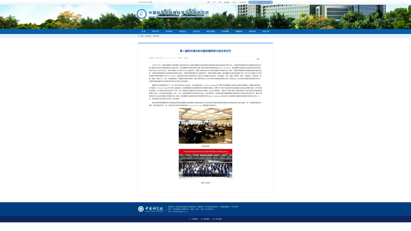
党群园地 (238, 31)
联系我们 (207, 219)
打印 (180, 58)
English (234, 2)
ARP (214, 2)
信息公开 (266, 31)
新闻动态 (148, 36)
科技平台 (252, 31)
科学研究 (169, 31)
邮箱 (208, 2)
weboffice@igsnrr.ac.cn (180, 211)
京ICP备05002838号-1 (212, 207)
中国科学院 (242, 2)
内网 (219, 2)
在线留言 (195, 219)
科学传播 (225, 31)
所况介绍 (155, 31)
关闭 (186, 58)
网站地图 (226, 2)
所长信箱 (219, 219)
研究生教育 (210, 31)
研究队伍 (182, 31)
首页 (142, 36)
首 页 (143, 31)
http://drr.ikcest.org (195, 105)
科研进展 (156, 36)
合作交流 (196, 31)
